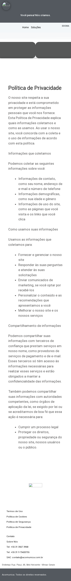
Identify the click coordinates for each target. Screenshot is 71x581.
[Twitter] (59, 6)
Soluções (36, 27)
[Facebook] (48, 6)
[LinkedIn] (42, 6)
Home (25, 27)
